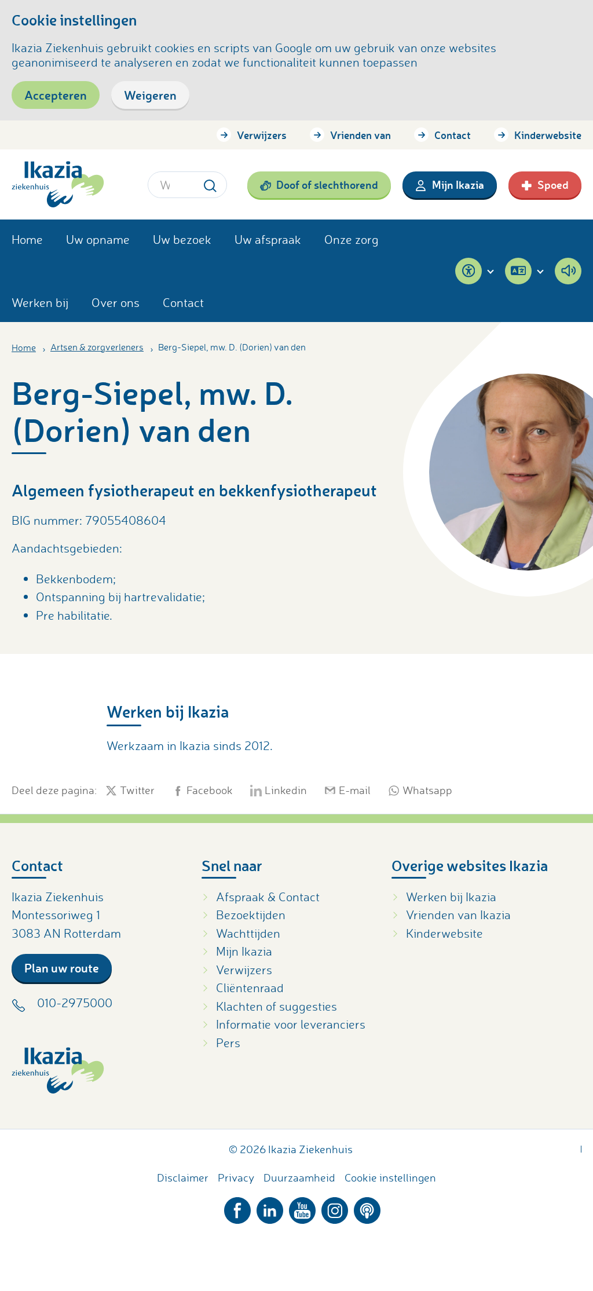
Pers (228, 1042)
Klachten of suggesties (276, 1006)
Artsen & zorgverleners (97, 347)
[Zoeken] (210, 184)
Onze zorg (351, 239)
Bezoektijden (250, 914)
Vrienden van (360, 135)
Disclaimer (182, 1177)
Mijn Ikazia (458, 184)
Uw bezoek (182, 239)
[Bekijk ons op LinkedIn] (270, 1208)
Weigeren (150, 95)
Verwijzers (262, 135)
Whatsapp (427, 790)
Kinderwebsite (547, 135)
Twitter (137, 790)
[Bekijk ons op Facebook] (237, 1208)
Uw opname (98, 239)
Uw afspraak (268, 239)
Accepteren (55, 95)
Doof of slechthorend (327, 184)
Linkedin (286, 790)
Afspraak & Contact (268, 896)
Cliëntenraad (250, 987)
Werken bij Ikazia (451, 896)
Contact (452, 135)
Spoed (553, 184)
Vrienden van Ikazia (458, 914)
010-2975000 (74, 1002)
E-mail (355, 790)
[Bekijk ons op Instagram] (334, 1208)
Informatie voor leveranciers (290, 1024)
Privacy (236, 1177)
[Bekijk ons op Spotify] (367, 1208)
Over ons (115, 302)
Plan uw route (61, 967)
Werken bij (40, 302)
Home (27, 239)
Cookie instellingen (390, 1177)
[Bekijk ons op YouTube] (302, 1208)
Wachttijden (248, 933)
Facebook (209, 790)
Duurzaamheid (299, 1177)
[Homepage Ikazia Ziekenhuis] (58, 184)
